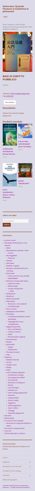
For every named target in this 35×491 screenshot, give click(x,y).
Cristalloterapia (14, 306)
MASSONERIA (13, 278)
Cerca (6, 225)
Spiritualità (10, 344)
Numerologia (9, 418)
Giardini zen (12, 390)
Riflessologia (13, 286)
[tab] (10, 102)
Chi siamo (6, 475)
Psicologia (10, 314)
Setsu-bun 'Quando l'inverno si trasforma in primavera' (16, 9)
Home (5, 24)
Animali (9, 261)
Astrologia (10, 263)
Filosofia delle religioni (16, 337)
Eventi (5, 457)
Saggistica (12, 403)
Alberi (8, 248)
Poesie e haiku (13, 400)
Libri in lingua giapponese (19, 27)
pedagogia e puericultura (15, 311)
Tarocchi (7, 431)
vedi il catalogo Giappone (15, 372)
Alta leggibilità (11, 255)
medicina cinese (14, 283)
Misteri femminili (12, 299)
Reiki (12, 291)
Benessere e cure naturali (17, 304)
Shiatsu (9, 342)
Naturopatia (10, 301)
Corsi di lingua (13, 388)
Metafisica (10, 296)
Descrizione (9, 102)
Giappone (11, 24)
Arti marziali (12, 380)
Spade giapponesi (14, 405)
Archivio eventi (10, 240)
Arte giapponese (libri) (16, 377)
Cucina (10, 253)
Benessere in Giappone (16, 382)
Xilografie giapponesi (16, 413)
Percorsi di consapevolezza (14, 428)
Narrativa (11, 395)
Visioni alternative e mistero (14, 433)
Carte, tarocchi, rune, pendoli (18, 276)
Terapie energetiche (15, 289)
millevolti (9, 96)
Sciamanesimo (11, 339)
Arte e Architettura (15, 329)
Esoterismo (10, 273)
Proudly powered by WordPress (20, 487)
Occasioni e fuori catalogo (13, 421)
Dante (10, 334)
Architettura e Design (16, 375)
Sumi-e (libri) (13, 408)
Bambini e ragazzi (12, 266)
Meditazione (10, 294)
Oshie (8, 370)
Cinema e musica (14, 332)
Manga (8, 367)
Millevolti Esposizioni (10, 480)
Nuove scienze (11, 309)
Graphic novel (11, 365)
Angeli (10, 347)
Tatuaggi (11, 410)
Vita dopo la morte (13, 352)
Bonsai (10, 385)
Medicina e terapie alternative (17, 281)
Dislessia (11, 258)
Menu (6, 17)
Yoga (8, 355)
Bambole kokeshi (12, 360)
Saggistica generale (13, 327)
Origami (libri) (13, 398)
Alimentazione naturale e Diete (17, 250)
